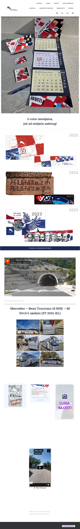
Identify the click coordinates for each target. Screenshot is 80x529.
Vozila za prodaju (68, 3)
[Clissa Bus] (13, 8)
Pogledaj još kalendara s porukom (40, 248)
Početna (39, 3)
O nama (48, 3)
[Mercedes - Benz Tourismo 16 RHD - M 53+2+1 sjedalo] (28, 327)
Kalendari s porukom (46, 8)
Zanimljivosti (61, 8)
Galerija (32, 8)
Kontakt (70, 8)
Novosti (56, 3)
